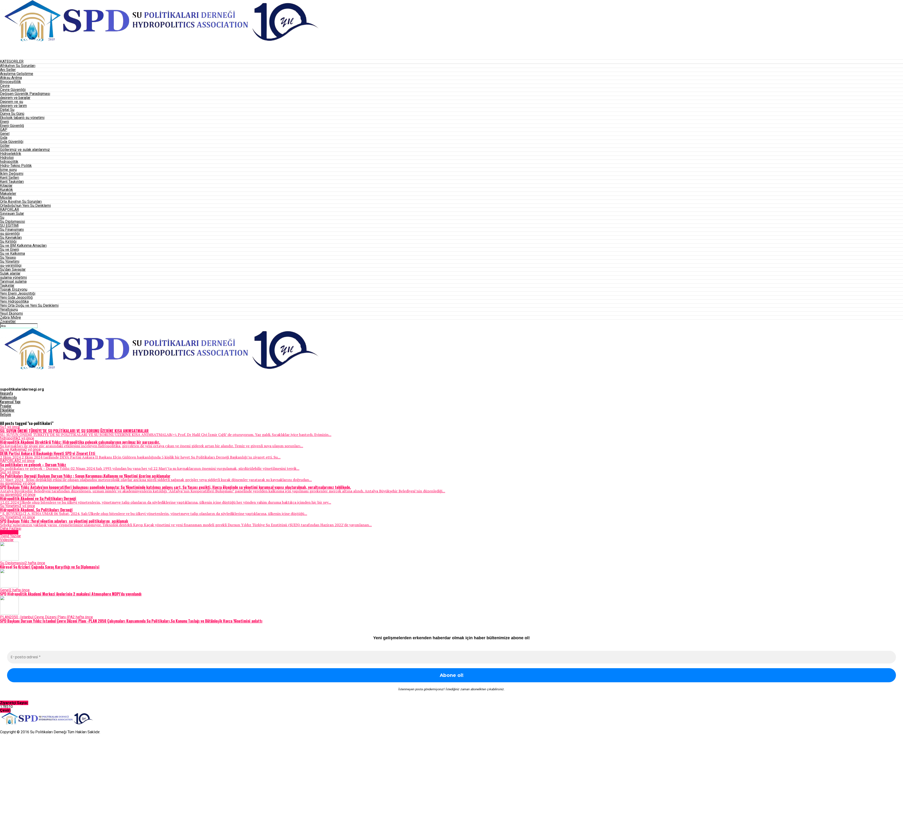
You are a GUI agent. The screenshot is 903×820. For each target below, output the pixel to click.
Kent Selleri (9, 177)
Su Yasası (8, 257)
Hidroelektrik (10, 153)
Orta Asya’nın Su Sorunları (21, 201)
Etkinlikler (7, 410)
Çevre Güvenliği (13, 89)
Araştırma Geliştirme (16, 73)
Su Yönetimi (9, 261)
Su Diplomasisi (12, 221)
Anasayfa (6, 393)
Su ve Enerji (9, 249)
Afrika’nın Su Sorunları (17, 65)
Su (2, 217)
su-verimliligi (10, 265)
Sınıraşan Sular (12, 213)
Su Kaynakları (11, 237)
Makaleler (8, 193)
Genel (4, 133)
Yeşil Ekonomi (11, 313)
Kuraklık (6, 189)
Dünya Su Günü (12, 113)
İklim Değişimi (11, 173)
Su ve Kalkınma (12, 253)
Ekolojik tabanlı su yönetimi (22, 117)
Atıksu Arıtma (11, 77)
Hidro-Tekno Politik (16, 165)
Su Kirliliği (8, 241)
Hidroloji (7, 157)
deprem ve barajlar (15, 97)
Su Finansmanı (12, 229)
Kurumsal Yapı (10, 401)
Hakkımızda (8, 397)
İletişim (5, 414)
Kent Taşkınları (12, 181)
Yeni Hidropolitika (14, 301)
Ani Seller (8, 69)
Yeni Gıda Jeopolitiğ (16, 297)
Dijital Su (7, 109)
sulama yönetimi (13, 277)
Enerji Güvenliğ (12, 125)
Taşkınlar (7, 285)
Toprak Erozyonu (13, 289)
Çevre (5, 85)
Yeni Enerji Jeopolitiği (17, 293)
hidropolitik (9, 161)
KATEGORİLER (12, 61)
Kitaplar (6, 185)
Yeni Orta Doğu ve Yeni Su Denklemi (29, 305)
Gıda (3, 137)
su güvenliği (10, 233)
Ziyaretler (8, 321)
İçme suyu (8, 169)
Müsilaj (6, 197)
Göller (5, 145)
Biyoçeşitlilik (10, 81)
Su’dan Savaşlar (13, 269)
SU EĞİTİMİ (9, 225)
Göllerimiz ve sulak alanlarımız (25, 149)
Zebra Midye (10, 317)
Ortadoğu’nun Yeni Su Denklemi (25, 205)
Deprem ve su (11, 101)
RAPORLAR (9, 209)
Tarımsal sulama (13, 281)
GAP (3, 129)
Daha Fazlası (10, 528)
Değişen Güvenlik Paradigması (25, 93)
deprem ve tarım (13, 105)
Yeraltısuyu (9, 309)
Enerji (4, 121)
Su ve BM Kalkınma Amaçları (23, 245)
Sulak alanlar (10, 273)
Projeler (6, 406)
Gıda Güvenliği (11, 141)
